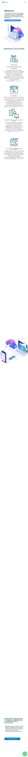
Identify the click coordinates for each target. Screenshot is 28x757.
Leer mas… (18, 81)
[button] (25, 754)
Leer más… (21, 107)
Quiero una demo (12, 20)
